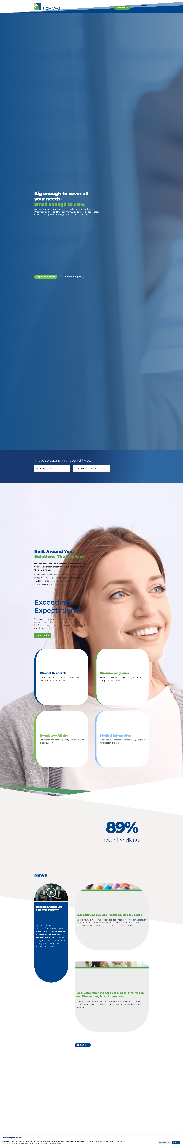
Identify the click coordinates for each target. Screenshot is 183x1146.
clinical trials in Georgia (133, 920)
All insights (82, 1045)
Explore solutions (46, 276)
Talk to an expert (72, 276)
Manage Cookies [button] (164, 1142)
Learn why (42, 635)
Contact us (122, 7)
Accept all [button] (176, 1142)
